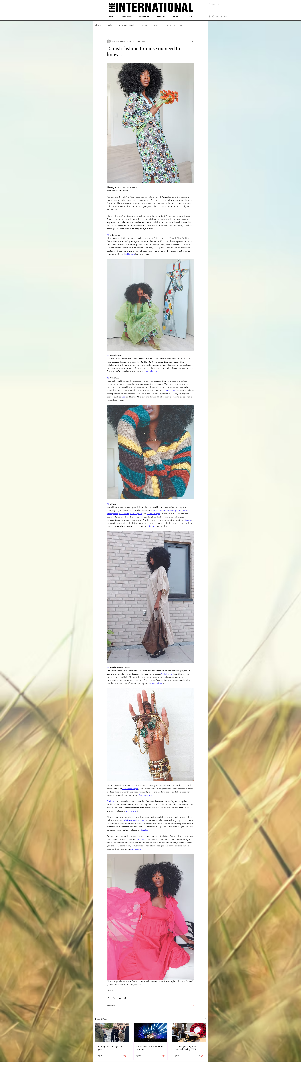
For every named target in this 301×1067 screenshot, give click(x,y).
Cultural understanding (126, 25)
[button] (203, 25)
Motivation (171, 25)
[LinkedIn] (217, 16)
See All (203, 1019)
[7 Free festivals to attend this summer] (151, 1032)
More (182, 25)
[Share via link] (125, 998)
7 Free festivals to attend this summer (149, 1048)
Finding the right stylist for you (110, 1048)
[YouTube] (225, 16)
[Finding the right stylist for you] (112, 1032)
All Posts (98, 25)
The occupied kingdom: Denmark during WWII (185, 1048)
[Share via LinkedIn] (120, 998)
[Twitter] (221, 16)
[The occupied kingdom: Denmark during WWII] (189, 1032)
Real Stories (157, 25)
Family (109, 25)
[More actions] (192, 41)
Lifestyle (144, 25)
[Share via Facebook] (108, 998)
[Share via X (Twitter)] (114, 998)
